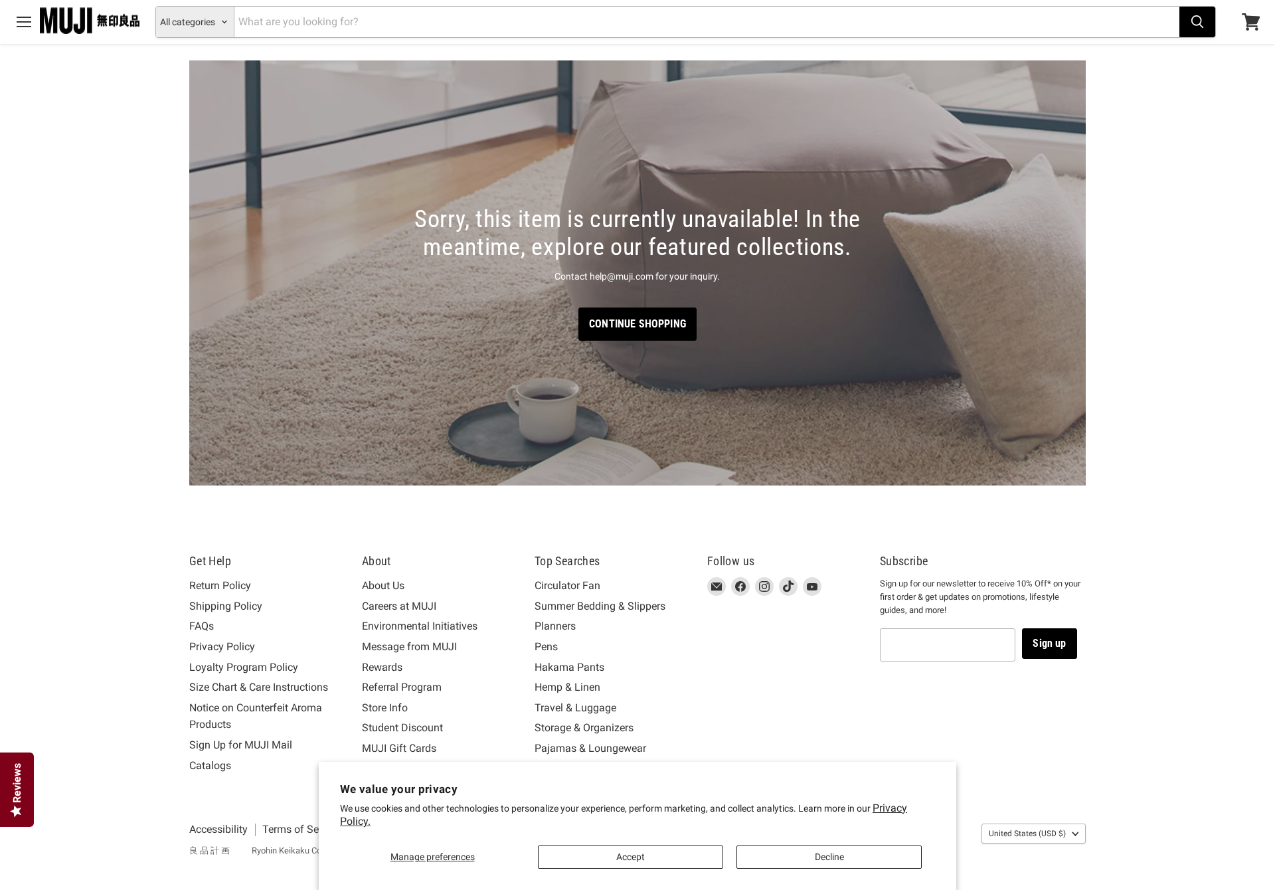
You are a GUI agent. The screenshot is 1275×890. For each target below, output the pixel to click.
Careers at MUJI (399, 606)
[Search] (1197, 22)
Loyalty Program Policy (243, 667)
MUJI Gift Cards (399, 748)
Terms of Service (301, 829)
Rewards (382, 667)
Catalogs (210, 765)
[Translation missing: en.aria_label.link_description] (637, 273)
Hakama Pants (569, 667)
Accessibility (218, 829)
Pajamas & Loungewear (590, 748)
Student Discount (402, 727)
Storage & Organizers (584, 727)
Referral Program (402, 687)
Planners (555, 626)
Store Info (385, 707)
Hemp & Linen (567, 687)
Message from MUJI (409, 646)
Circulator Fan (567, 585)
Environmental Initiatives (419, 626)
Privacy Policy (222, 646)
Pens (546, 646)
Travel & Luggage (575, 707)
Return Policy (220, 585)
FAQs (201, 626)
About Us (383, 585)
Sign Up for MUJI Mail (240, 745)
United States (1027, 833)
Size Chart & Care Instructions (258, 687)
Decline (829, 856)
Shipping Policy (225, 606)
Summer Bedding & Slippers (600, 606)
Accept (630, 856)
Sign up (1049, 643)
